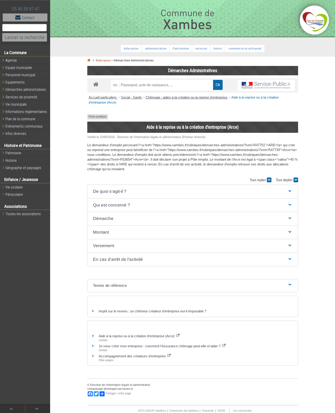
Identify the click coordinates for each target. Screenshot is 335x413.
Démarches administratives (25, 89)
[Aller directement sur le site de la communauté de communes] (314, 20)
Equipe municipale (18, 67)
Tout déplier (285, 180)
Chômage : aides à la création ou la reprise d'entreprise (187, 97)
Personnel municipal (20, 75)
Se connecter (242, 410)
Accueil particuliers (103, 97)
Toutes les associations (23, 214)
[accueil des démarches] (96, 84)
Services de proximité (21, 97)
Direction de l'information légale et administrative (120, 385)
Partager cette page (118, 393)
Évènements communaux (24, 126)
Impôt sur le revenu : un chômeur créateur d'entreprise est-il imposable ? (152, 311)
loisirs (217, 48)
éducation (131, 48)
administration (156, 48)
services (201, 48)
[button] (193, 191)
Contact (28, 17)
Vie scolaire (14, 187)
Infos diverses (15, 133)
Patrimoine (13, 153)
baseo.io (127, 388)
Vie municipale (16, 104)
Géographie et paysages (23, 168)
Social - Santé (131, 97)
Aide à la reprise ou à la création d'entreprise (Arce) (137, 336)
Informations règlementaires (26, 112)
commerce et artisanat (244, 48)
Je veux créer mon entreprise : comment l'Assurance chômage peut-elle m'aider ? (160, 346)
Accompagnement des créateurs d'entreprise (133, 356)
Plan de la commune (20, 119)
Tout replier (258, 180)
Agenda (11, 60)
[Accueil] (88, 60)
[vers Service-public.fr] (266, 85)
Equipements (15, 82)
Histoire (11, 160)
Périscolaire (14, 194)
